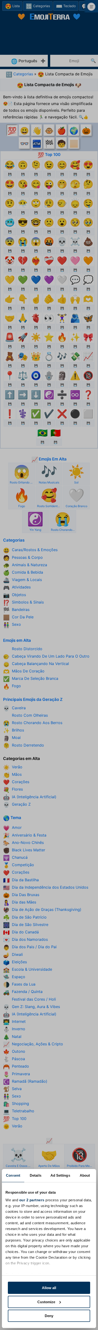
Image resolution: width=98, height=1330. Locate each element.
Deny (49, 1316)
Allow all (49, 1288)
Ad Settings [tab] (60, 1175)
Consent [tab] (13, 1175)
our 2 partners (31, 1200)
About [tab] (85, 1175)
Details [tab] (35, 1175)
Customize (46, 1302)
